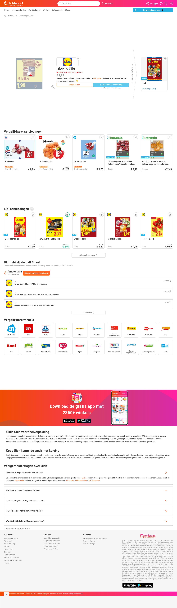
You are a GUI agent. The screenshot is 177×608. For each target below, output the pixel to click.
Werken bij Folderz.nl (11, 557)
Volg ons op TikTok (51, 549)
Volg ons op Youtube (51, 546)
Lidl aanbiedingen (16, 209)
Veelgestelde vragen (11, 538)
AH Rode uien (94, 480)
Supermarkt (19, 480)
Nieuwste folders (19, 10)
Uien (83, 478)
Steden (68, 10)
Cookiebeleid (77, 594)
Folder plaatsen (9, 555)
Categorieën (57, 10)
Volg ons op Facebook (52, 541)
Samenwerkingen (89, 544)
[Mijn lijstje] (171, 4)
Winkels (46, 10)
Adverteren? (8, 541)
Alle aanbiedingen (10, 544)
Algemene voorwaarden (53, 594)
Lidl (16, 16)
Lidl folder (97, 78)
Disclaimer (40, 594)
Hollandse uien (81, 480)
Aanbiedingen (35, 10)
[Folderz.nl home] (13, 4)
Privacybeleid (67, 594)
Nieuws (6, 563)
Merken (6, 546)
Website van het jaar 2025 (13, 560)
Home (6, 10)
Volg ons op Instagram (52, 543)
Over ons (7, 552)
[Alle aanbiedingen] (32, 209)
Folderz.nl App (9, 549)
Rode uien (70, 480)
